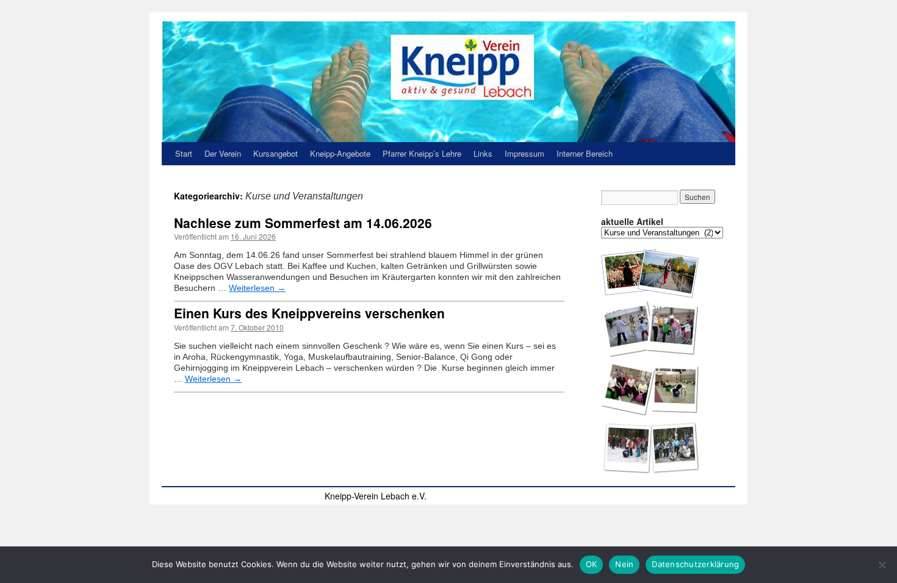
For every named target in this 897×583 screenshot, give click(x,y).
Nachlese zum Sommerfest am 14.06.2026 (303, 222)
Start (183, 153)
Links (483, 153)
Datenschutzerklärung (695, 564)
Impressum (524, 153)
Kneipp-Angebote (340, 153)
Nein (624, 564)
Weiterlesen (257, 288)
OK (591, 564)
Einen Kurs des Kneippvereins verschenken (309, 313)
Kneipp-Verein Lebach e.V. (376, 496)
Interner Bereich (585, 153)
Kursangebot (275, 153)
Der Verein (222, 153)
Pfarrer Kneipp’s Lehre (422, 153)
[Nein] (882, 565)
